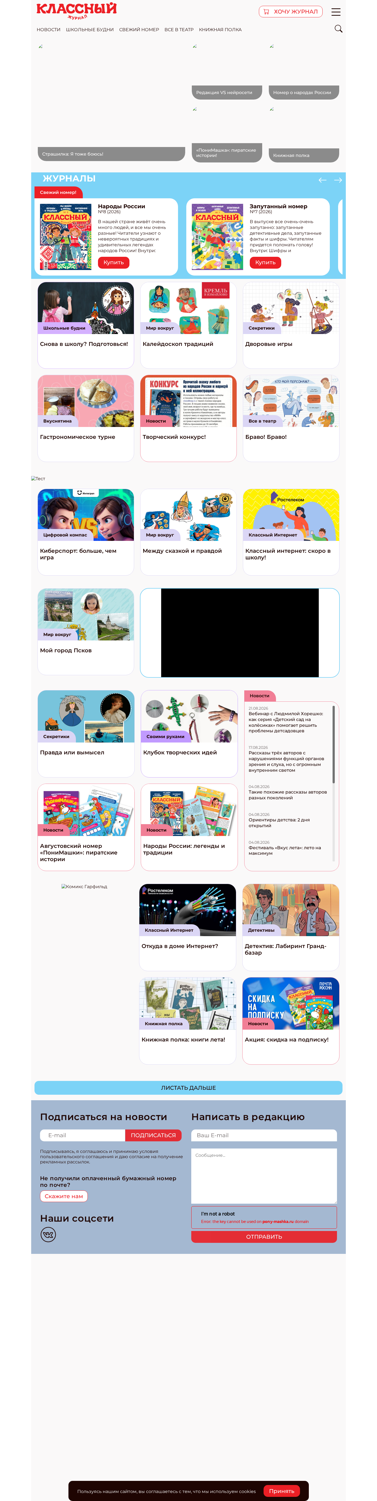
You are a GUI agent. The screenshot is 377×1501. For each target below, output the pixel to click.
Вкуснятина (57, 421)
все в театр (178, 29)
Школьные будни (64, 328)
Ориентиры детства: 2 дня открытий (279, 822)
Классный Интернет (273, 535)
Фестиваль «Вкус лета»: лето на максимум (285, 850)
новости (48, 29)
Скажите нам (64, 1196)
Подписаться (153, 1135)
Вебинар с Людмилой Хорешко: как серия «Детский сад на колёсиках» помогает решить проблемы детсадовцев (286, 722)
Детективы (261, 930)
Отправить (264, 1236)
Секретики (262, 328)
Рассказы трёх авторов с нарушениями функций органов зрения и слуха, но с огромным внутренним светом (286, 761)
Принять (281, 1491)
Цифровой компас (65, 535)
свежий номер (139, 29)
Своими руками (165, 736)
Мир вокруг (160, 328)
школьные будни (90, 29)
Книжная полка (220, 29)
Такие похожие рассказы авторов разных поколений (288, 794)
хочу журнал (295, 11)
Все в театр (262, 421)
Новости (156, 421)
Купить (113, 262)
